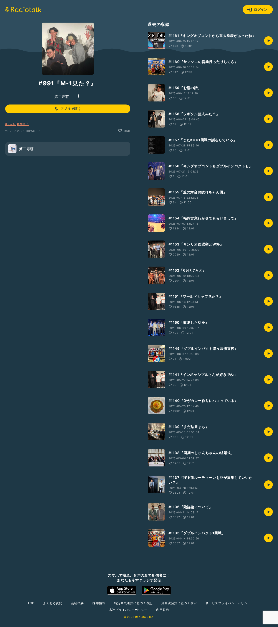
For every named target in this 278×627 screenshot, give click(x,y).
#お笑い (23, 124)
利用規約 (162, 610)
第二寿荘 (61, 97)
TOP (31, 603)
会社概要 (77, 603)
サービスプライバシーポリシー (227, 603)
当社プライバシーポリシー (128, 610)
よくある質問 (52, 603)
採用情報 (99, 603)
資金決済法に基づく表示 (179, 603)
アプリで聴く (71, 109)
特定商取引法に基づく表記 (133, 603)
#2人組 (10, 124)
